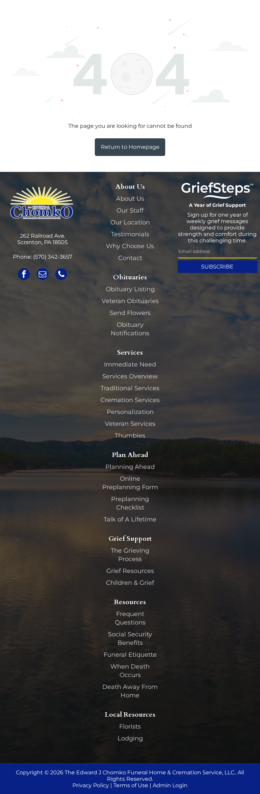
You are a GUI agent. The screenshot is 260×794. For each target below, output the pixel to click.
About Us (130, 198)
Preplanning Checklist (130, 503)
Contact (130, 258)
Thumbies (130, 435)
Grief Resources (130, 571)
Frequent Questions (130, 618)
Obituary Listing (130, 289)
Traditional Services (130, 388)
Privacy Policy (90, 785)
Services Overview (130, 376)
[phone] (61, 275)
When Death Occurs (130, 671)
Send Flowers (130, 313)
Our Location (130, 222)
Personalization (130, 412)
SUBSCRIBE (217, 266)
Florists (130, 726)
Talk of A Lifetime (130, 519)
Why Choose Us (130, 246)
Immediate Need (130, 364)
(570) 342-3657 (52, 257)
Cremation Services (130, 400)
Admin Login (170, 785)
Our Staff (130, 210)
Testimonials (130, 234)
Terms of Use (130, 785)
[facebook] (24, 275)
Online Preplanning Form (130, 483)
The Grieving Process (130, 555)
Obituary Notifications (130, 329)
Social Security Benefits (130, 639)
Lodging (130, 738)
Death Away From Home (130, 691)
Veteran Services (130, 424)
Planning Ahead (130, 467)
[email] (42, 275)
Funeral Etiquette (130, 654)
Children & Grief (130, 583)
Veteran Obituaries (130, 301)
